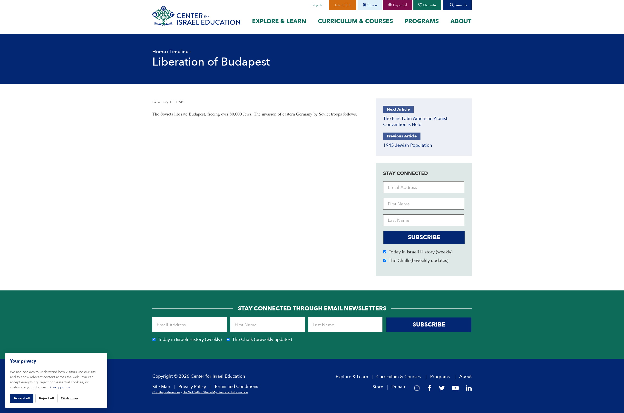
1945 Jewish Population (407, 145)
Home (159, 51)
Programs (422, 21)
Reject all (46, 398)
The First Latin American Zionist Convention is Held (415, 121)
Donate (429, 5)
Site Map (161, 387)
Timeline (178, 51)
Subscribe (424, 237)
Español (399, 5)
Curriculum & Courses (355, 21)
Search (460, 5)
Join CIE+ (342, 5)
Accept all (22, 398)
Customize (69, 398)
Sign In (317, 5)
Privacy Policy (192, 387)
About (460, 21)
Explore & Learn (279, 21)
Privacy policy (59, 387)
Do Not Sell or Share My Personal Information (215, 392)
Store (371, 5)
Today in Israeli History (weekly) (421, 252)
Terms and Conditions (236, 387)
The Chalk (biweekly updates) (418, 261)
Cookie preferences (166, 392)
